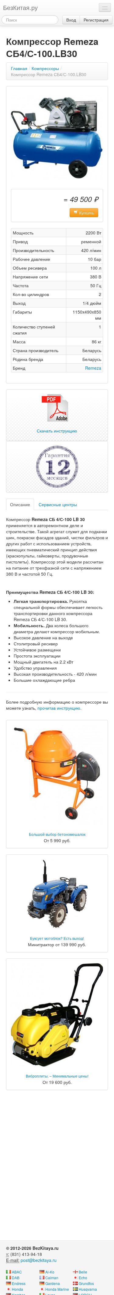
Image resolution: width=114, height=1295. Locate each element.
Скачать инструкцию (57, 431)
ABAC (17, 1271)
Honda (17, 1289)
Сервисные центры (58, 504)
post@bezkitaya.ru (39, 1260)
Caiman (51, 1277)
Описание (20, 504)
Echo (83, 1277)
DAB (15, 1277)
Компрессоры (45, 68)
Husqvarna (88, 1289)
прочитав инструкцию (58, 708)
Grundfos (86, 1283)
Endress (19, 1283)
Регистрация (96, 20)
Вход (71, 20)
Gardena (52, 1283)
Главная (19, 68)
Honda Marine (57, 1289)
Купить (86, 213)
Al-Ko (49, 1271)
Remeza (93, 368)
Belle (83, 1271)
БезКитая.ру (20, 7)
